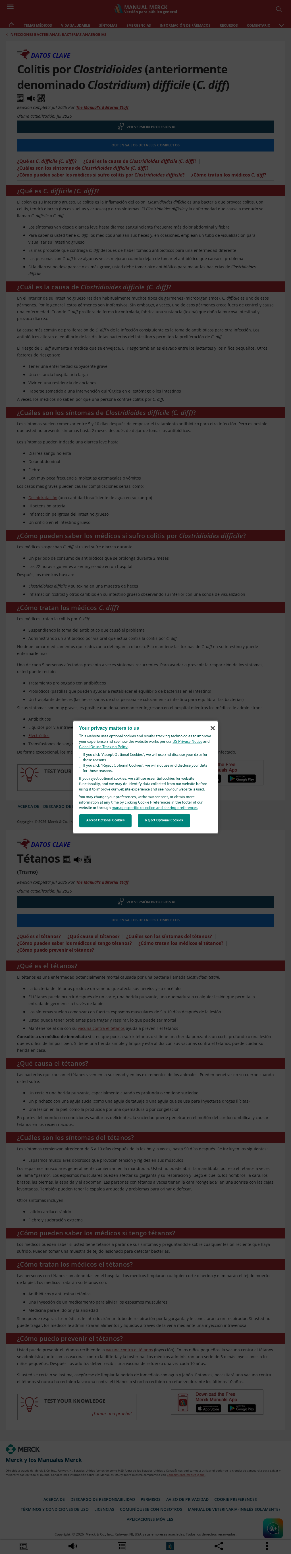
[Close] (212, 728)
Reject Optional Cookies (164, 820)
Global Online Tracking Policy (103, 747)
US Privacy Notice (187, 742)
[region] (145, 777)
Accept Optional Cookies (105, 820)
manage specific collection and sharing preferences (155, 808)
